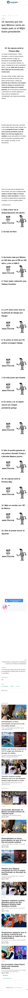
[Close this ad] (27, 989)
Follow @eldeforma (7, 978)
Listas (15, 15)
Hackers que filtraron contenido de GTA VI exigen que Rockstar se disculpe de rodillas (13, 751)
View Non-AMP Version (18, 987)
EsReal (3, 806)
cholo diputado (5, 686)
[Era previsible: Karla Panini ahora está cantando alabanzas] (14, 952)
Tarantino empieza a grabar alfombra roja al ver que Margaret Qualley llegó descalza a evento (13, 778)
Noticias (10, 15)
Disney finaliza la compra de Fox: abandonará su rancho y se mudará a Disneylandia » (14, 662)
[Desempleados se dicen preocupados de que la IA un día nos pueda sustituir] (14, 712)
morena (17, 686)
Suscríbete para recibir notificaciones (15, 601)
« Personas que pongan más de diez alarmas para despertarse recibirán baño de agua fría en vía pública (13, 671)
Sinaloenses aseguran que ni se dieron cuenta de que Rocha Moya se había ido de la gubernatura (13, 935)
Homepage (3, 15)
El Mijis (12, 686)
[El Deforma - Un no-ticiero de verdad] (14, 2)
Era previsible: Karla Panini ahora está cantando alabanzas (13, 966)
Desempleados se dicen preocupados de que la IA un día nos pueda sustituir (12, 724)
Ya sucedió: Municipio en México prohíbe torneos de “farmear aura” (12, 812)
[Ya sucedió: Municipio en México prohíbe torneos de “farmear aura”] (14, 798)
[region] (14, 8)
